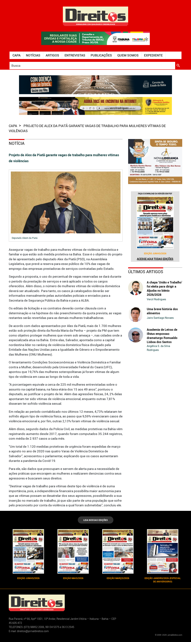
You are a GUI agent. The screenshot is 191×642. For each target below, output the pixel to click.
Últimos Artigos (145, 271)
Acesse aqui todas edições (155, 259)
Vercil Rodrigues (156, 299)
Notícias (33, 55)
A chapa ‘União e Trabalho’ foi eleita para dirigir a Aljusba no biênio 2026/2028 (164, 288)
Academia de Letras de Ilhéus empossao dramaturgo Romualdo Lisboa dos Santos (162, 336)
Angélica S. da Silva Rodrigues (158, 348)
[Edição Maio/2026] (73, 551)
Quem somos (128, 55)
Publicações (101, 55)
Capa (16, 55)
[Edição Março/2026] (117, 551)
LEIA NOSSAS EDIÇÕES (95, 519)
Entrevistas (75, 55)
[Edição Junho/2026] (155, 222)
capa (13, 126)
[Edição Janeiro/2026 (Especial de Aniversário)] (162, 551)
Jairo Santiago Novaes (160, 318)
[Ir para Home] (95, 16)
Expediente (153, 55)
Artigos (52, 55)
